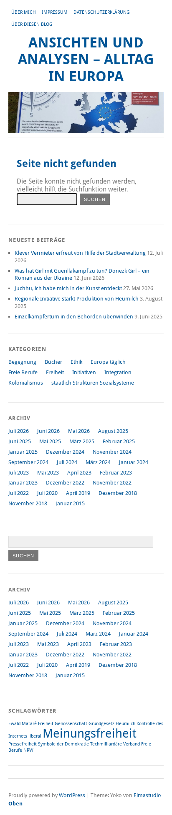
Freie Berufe (23, 372)
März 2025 (81, 441)
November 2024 (112, 452)
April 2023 (79, 473)
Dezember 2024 (65, 452)
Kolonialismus (25, 383)
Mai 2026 (79, 431)
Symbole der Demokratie (63, 744)
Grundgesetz (101, 723)
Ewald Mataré (22, 723)
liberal (34, 736)
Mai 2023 (48, 473)
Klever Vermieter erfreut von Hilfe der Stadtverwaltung (80, 253)
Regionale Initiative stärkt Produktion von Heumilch (77, 299)
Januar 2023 (23, 483)
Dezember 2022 (65, 483)
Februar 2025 (119, 441)
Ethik (76, 362)
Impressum (55, 12)
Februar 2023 (116, 473)
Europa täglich (108, 362)
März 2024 (98, 462)
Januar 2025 (23, 452)
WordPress (72, 795)
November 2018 (27, 503)
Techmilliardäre (106, 744)
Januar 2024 (133, 462)
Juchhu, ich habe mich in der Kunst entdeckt (68, 288)
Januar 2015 (70, 503)
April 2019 (78, 493)
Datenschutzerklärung (101, 12)
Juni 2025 (19, 441)
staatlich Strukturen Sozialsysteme (92, 383)
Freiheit (55, 372)
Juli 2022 (18, 493)
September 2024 (28, 462)
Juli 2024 (67, 462)
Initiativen (84, 372)
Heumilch (125, 723)
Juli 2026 (18, 431)
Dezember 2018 (118, 493)
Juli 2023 (18, 473)
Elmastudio (147, 795)
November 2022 (112, 483)
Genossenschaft (71, 723)
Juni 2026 (48, 431)
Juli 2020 (47, 493)
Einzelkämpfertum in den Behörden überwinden (74, 316)
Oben (15, 803)
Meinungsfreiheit (90, 733)
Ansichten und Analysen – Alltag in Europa (86, 59)
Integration (118, 372)
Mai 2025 (50, 441)
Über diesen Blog (32, 24)
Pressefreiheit (22, 744)
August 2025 (113, 431)
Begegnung (22, 362)
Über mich (23, 12)
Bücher (53, 362)
